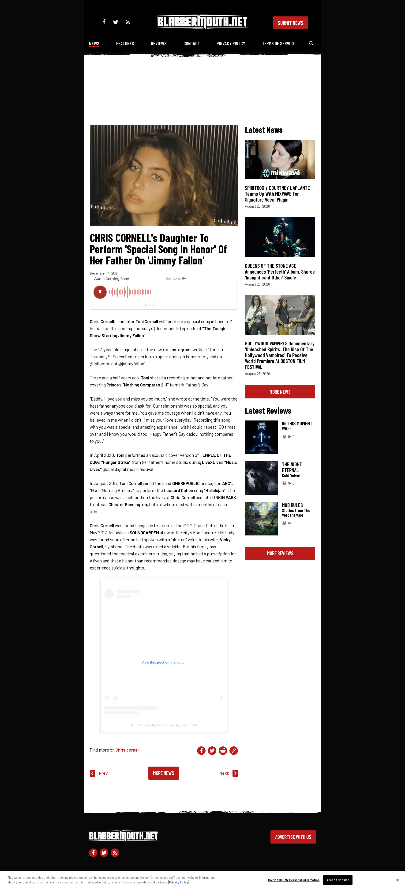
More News (163, 773)
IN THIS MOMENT (297, 423)
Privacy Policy (231, 43)
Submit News (290, 23)
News (94, 43)
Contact (192, 43)
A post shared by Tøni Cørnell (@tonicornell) (164, 725)
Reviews (159, 43)
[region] (202, 880)
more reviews (280, 553)
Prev (103, 773)
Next (224, 773)
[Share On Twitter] (212, 750)
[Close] (397, 880)
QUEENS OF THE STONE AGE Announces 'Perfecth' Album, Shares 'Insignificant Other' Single (280, 271)
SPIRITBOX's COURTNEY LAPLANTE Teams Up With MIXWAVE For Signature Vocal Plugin (277, 193)
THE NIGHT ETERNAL (292, 467)
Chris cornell (127, 749)
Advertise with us (293, 837)
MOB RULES (292, 505)
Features (125, 43)
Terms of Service (278, 43)
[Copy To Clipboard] (233, 750)
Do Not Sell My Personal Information (294, 880)
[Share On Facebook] (201, 750)
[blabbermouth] (202, 27)
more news (280, 392)
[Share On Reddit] (223, 750)
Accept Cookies (337, 880)
